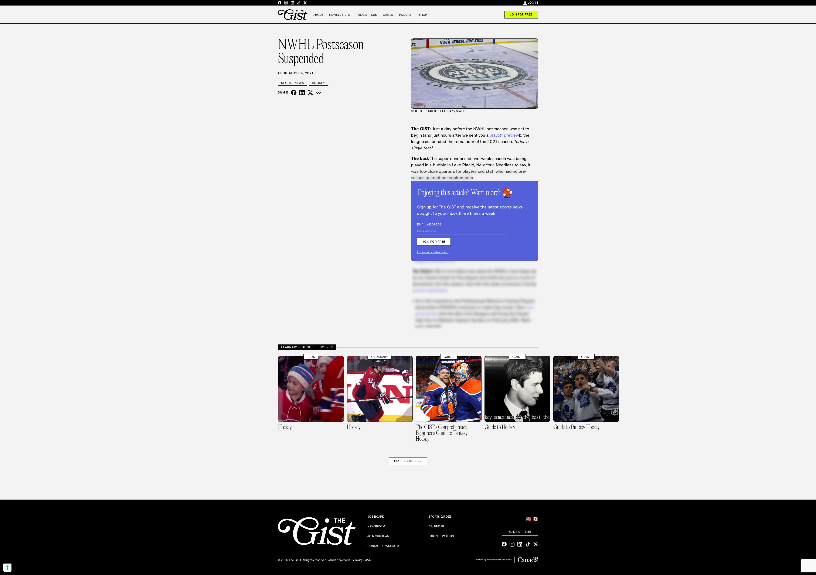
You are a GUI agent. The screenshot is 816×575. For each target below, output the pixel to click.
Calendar (436, 526)
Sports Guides (440, 516)
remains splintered (429, 290)
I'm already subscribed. (432, 252)
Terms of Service (339, 560)
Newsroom (376, 526)
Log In (533, 2)
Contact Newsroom (383, 546)
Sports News (292, 83)
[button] (318, 92)
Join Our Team (378, 536)
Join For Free (521, 14)
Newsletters (339, 15)
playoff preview (504, 135)
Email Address (429, 224)
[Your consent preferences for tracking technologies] (7, 568)
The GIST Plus (366, 15)
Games (388, 15)
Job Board (375, 516)
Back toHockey (408, 461)
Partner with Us (441, 536)
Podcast (406, 15)
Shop (423, 15)
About (318, 15)
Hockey (318, 83)
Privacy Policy (362, 560)
